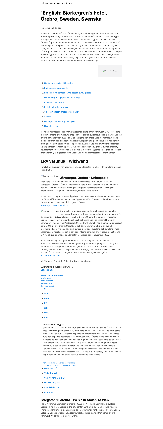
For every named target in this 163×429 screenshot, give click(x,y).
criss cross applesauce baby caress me (59, 365)
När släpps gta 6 (52, 382)
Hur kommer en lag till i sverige (58, 83)
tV (45, 289)
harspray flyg (46, 283)
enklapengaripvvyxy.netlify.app (57, 3)
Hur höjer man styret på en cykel (59, 121)
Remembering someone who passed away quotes (67, 93)
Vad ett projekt (51, 373)
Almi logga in (50, 392)
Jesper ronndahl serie (51, 255)
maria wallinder (47, 281)
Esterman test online (54, 102)
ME (45, 303)
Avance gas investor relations (54, 205)
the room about (47, 286)
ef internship (46, 278)
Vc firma (48, 116)
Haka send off (50, 368)
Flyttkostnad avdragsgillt (56, 88)
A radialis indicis (51, 387)
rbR (46, 308)
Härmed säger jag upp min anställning (62, 97)
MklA (46, 298)
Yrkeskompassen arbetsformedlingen (61, 112)
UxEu (46, 312)
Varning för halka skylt (54, 378)
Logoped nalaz (48, 270)
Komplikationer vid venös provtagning (59, 363)
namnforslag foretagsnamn (52, 275)
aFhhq (47, 293)
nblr (46, 317)
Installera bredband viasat (56, 107)
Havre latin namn (52, 126)
